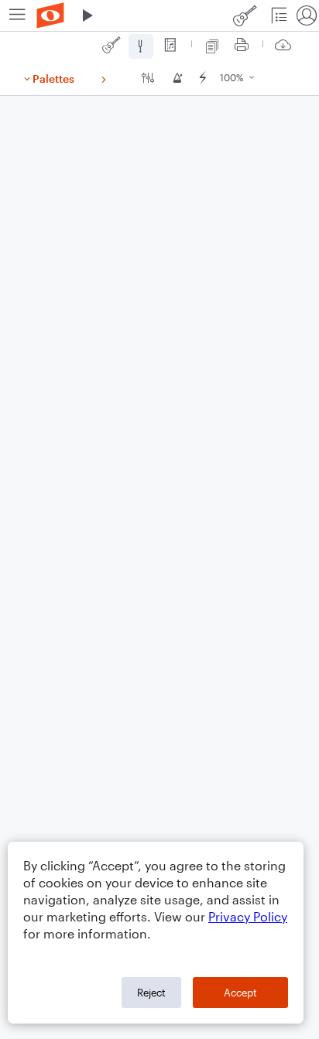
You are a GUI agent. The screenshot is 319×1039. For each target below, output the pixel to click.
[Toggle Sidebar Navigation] (17, 15)
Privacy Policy (247, 916)
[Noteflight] (50, 15)
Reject (151, 992)
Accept (240, 992)
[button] (87, 15)
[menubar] (159, 16)
